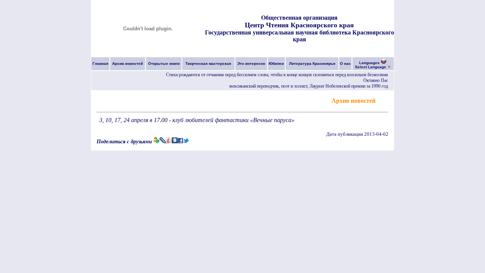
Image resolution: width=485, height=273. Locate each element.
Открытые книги (164, 63)
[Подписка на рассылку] (382, 100)
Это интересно (251, 63)
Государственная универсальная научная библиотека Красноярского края (299, 35)
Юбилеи (276, 63)
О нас (345, 63)
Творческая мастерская (208, 63)
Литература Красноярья (312, 63)
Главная (100, 63)
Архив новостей (127, 63)
